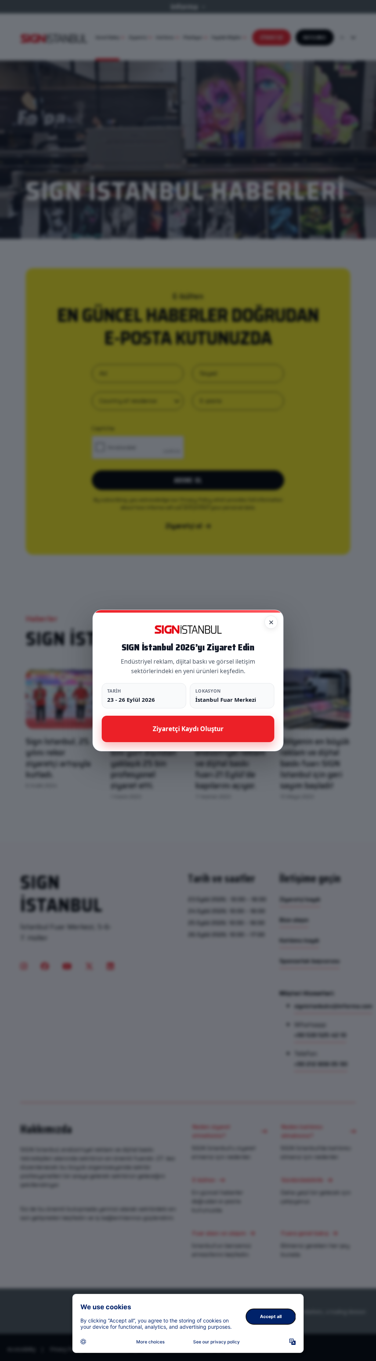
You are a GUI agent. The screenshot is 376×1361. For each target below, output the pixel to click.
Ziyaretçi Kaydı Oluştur (188, 729)
